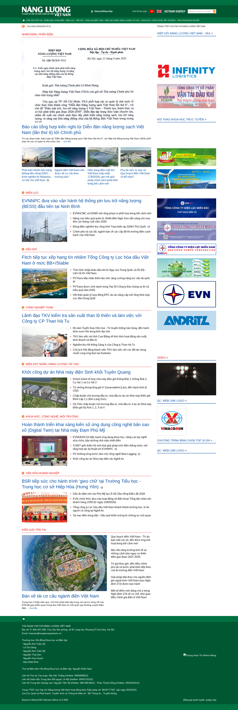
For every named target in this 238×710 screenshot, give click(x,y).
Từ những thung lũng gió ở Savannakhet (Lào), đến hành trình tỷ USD (110, 389)
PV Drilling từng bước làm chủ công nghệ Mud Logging (105, 454)
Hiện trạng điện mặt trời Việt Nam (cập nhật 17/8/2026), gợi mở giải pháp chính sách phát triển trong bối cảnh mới (103, 177)
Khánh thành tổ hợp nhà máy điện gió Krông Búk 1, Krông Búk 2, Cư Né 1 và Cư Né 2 (110, 381)
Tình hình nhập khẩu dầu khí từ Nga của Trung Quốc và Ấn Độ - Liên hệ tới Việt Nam (109, 272)
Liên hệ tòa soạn (139, 11)
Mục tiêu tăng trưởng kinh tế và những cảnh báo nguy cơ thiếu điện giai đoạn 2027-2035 (129, 553)
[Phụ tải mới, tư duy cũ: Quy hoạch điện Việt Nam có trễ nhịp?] (135, 157)
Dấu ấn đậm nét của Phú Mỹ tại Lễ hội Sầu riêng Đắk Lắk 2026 (109, 493)
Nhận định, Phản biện (54, 20)
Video (161, 357)
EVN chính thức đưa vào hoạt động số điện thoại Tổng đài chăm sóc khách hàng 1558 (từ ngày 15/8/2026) (112, 500)
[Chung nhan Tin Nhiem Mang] (199, 655)
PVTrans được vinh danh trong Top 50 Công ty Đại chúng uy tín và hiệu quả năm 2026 (111, 288)
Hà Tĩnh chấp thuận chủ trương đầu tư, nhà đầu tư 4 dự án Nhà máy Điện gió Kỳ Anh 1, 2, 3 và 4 (112, 406)
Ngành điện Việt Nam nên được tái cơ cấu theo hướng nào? (70, 173)
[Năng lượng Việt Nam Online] (46, 11)
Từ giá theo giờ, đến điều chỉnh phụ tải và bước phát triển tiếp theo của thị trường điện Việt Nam (131, 567)
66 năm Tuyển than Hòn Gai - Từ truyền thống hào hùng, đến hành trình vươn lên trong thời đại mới (111, 330)
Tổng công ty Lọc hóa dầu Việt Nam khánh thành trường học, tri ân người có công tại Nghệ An (111, 509)
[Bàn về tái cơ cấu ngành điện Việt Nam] (64, 563)
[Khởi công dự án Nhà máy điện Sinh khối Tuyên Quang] (44, 392)
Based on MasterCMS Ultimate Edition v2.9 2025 (45, 700)
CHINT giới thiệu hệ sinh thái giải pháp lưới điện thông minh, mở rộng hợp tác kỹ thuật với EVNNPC (110, 447)
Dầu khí (79, 20)
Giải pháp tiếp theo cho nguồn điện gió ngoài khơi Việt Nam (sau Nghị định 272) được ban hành (131, 580)
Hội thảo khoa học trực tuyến (180, 119)
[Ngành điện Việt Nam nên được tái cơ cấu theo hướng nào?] (70, 157)
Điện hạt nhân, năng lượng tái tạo (122, 20)
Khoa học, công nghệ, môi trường (158, 20)
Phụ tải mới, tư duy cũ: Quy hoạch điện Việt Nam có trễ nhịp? (135, 173)
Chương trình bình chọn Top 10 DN (183, 440)
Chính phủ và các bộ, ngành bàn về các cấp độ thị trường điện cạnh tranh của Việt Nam (112, 233)
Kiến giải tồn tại (34, 20)
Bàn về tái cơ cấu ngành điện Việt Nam (60, 596)
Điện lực (70, 20)
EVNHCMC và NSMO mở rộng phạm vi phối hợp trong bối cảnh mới (112, 213)
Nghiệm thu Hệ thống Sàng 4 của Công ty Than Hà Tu (104, 344)
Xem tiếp (67, 141)
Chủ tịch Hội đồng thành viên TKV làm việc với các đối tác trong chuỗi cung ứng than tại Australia (109, 351)
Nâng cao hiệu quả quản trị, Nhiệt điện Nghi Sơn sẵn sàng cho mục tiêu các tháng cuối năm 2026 (111, 220)
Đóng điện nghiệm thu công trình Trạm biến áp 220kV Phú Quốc (110, 226)
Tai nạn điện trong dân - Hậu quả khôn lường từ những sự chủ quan (112, 515)
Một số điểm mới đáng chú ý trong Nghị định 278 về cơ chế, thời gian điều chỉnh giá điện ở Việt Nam (131, 594)
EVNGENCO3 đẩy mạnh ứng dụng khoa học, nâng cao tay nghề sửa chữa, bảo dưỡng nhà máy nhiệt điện (110, 439)
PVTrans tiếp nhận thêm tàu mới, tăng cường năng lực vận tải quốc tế (111, 280)
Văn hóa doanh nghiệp (188, 20)
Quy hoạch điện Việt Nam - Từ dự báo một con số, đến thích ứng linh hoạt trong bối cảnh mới (130, 540)
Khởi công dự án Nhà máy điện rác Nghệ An (98, 458)
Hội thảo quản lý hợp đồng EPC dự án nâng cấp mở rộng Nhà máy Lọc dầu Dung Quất (111, 297)
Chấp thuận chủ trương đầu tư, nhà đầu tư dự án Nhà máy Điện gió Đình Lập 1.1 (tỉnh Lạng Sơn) (111, 397)
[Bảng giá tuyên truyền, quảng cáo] (199, 700)
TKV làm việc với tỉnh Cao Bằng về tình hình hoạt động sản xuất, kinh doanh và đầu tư (110, 338)
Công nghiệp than (94, 20)
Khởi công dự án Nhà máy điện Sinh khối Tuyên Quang (76, 372)
